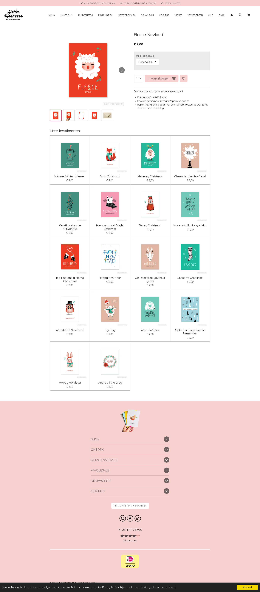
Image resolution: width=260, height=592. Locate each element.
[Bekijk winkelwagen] (248, 15)
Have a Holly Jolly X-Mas (190, 225)
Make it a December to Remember (190, 331)
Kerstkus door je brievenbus (70, 227)
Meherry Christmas (150, 176)
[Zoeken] (240, 15)
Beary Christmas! (150, 225)
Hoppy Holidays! (70, 382)
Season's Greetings (190, 277)
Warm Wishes (150, 330)
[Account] (231, 15)
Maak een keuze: (145, 55)
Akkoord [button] (247, 587)
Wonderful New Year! (70, 330)
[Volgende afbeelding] (122, 70)
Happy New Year (110, 277)
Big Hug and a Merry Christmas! (70, 279)
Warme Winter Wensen (69, 176)
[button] (56, 115)
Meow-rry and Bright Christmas (110, 227)
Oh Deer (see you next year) (150, 279)
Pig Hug (110, 330)
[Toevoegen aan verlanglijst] (183, 78)
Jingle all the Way (110, 382)
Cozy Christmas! (110, 176)
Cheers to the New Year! (190, 176)
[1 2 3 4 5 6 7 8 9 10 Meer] (138, 78)
